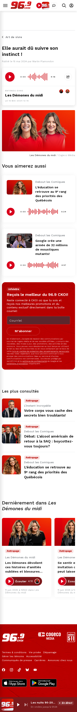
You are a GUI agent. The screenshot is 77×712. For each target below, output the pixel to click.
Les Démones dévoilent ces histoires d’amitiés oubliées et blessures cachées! (23, 567)
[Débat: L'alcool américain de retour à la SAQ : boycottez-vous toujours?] (11, 433)
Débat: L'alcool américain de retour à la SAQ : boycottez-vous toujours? (48, 441)
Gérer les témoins (13, 656)
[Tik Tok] (19, 669)
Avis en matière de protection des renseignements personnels (40, 351)
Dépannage (49, 652)
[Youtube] (35, 669)
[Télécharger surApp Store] (14, 683)
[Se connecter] (71, 5)
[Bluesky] (27, 669)
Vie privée (35, 652)
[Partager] (68, 77)
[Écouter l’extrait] (10, 77)
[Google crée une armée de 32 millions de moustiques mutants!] (19, 241)
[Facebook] (3, 669)
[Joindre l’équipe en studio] (54, 6)
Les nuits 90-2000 (43, 702)
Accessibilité (34, 656)
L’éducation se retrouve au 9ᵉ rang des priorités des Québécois (47, 472)
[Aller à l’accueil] (21, 8)
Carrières (39, 660)
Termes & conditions (14, 652)
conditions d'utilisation (17, 363)
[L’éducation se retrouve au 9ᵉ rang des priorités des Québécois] (19, 187)
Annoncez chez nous (60, 660)
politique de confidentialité (34, 361)
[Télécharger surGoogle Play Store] (43, 683)
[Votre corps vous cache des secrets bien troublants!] (11, 407)
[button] (18, 705)
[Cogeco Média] (49, 639)
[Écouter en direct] (39, 5)
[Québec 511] (71, 641)
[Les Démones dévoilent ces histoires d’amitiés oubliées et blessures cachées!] (26, 532)
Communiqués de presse (17, 660)
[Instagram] (11, 669)
